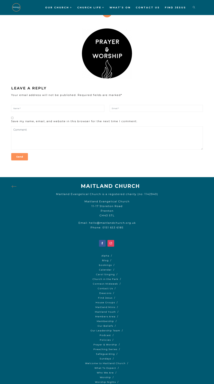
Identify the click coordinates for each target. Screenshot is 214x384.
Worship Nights (105, 382)
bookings (105, 265)
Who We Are (105, 372)
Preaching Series (105, 349)
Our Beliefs (105, 326)
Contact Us (148, 7)
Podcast (105, 335)
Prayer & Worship (105, 344)
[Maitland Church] (16, 8)
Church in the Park (105, 279)
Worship (105, 377)
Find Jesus (175, 7)
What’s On (120, 7)
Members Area (105, 316)
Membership (105, 321)
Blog (105, 260)
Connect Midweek (105, 283)
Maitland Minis (105, 307)
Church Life (89, 7)
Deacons (105, 293)
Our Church (57, 7)
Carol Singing (105, 274)
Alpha (105, 255)
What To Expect (105, 368)
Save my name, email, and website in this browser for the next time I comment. (74, 121)
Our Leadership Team (105, 330)
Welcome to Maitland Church (105, 363)
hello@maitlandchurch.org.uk (112, 222)
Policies (105, 340)
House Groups (105, 302)
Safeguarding (105, 354)
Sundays (105, 358)
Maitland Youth (105, 311)
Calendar (105, 269)
